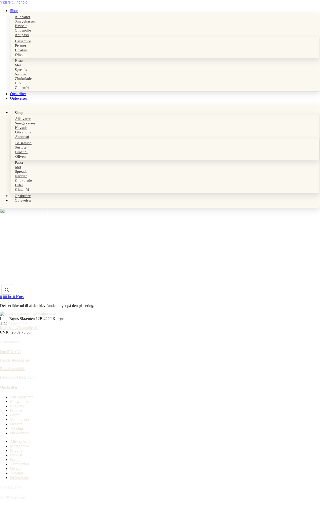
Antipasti (22, 35)
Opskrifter (18, 94)
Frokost (16, 410)
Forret (15, 415)
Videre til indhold (14, 2)
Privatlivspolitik (12, 369)
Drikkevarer (19, 433)
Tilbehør (16, 428)
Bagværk (17, 406)
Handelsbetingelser (15, 360)
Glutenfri (22, 88)
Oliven (20, 54)
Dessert (16, 424)
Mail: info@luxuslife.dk (19, 327)
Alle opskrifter (21, 397)
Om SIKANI (10, 352)
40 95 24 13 (17, 323)
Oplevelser (18, 98)
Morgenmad (19, 401)
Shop (14, 11)
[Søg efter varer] (7, 289)
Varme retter (19, 419)
